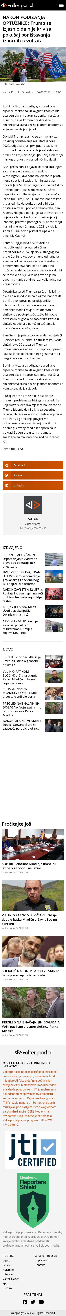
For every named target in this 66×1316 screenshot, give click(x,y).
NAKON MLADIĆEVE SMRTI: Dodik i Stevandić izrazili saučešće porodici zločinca (22, 725)
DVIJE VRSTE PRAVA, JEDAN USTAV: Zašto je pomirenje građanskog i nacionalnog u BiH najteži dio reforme (22, 578)
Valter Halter (11, 1279)
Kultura (7, 1288)
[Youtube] (41, 1302)
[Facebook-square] (25, 1302)
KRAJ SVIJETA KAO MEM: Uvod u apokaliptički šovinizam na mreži (19, 610)
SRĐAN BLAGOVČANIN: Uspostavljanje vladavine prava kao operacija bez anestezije (20, 561)
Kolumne (8, 1269)
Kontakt (40, 1265)
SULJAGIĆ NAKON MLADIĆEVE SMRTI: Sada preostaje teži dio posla (20, 693)
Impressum (42, 1260)
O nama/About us (46, 1255)
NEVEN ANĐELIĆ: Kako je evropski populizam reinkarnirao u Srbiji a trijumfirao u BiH (20, 627)
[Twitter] (33, 1302)
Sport (6, 1283)
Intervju (8, 1274)
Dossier (8, 1265)
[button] (61, 5)
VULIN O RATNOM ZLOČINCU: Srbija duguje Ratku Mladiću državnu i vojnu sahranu (20, 677)
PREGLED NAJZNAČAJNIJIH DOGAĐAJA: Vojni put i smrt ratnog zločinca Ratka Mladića (22, 709)
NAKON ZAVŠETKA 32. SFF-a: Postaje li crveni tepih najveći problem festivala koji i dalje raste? (23, 595)
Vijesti (6, 1260)
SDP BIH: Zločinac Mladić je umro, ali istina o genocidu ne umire (22, 661)
